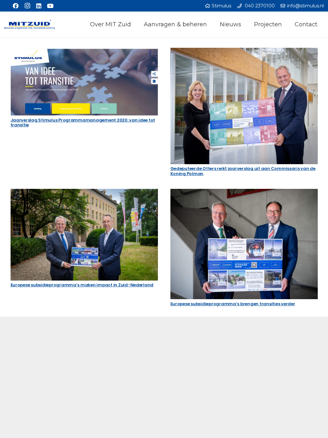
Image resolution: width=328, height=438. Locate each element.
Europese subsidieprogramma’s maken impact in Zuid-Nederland (82, 285)
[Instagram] (27, 6)
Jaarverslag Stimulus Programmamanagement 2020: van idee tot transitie (83, 122)
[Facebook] (15, 6)
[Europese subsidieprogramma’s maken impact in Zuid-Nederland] (84, 235)
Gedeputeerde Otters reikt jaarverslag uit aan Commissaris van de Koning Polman (243, 171)
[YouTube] (50, 6)
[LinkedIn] (39, 6)
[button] (134, 24)
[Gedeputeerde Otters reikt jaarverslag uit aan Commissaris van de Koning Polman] (244, 106)
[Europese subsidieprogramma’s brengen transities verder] (244, 244)
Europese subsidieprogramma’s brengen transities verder (232, 304)
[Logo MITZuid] (29, 24)
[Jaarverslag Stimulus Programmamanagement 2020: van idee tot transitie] (84, 82)
